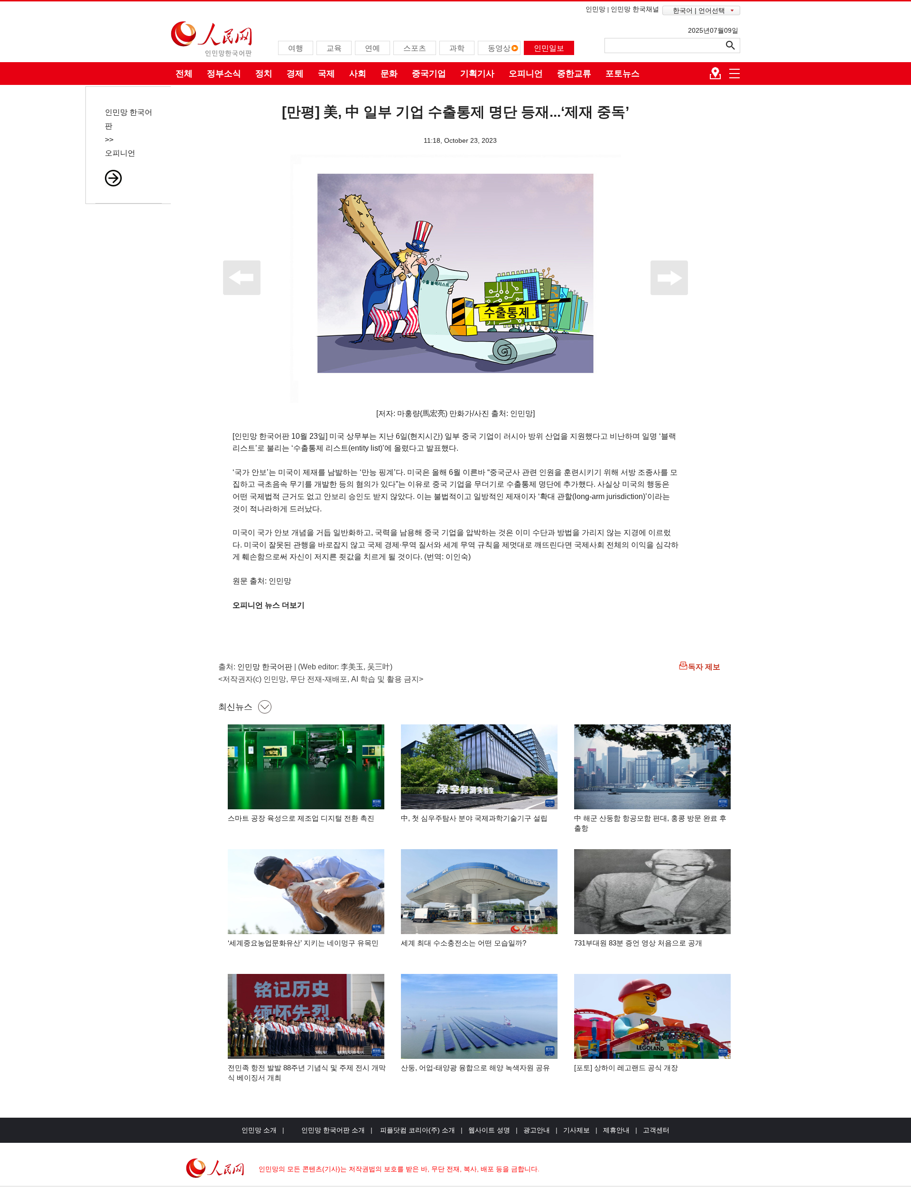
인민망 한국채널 (635, 9)
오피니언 (526, 73)
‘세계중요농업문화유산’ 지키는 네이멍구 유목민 (303, 943)
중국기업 (429, 73)
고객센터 (656, 1130)
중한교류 (574, 73)
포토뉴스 (622, 73)
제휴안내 (616, 1130)
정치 (263, 73)
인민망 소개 (259, 1130)
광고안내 (536, 1130)
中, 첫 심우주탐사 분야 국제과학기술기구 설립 (474, 818)
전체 (184, 73)
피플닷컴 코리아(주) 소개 (416, 1130)
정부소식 (224, 73)
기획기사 (477, 73)
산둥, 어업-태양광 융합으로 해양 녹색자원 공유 (475, 1068)
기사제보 (576, 1130)
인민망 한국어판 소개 (333, 1130)
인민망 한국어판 (264, 667)
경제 (295, 73)
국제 (326, 73)
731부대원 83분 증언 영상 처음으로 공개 (638, 943)
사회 (357, 73)
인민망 (595, 9)
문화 (389, 73)
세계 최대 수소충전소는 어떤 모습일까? (463, 943)
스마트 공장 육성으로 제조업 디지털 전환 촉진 (301, 818)
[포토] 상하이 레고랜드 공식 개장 (626, 1068)
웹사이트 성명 (489, 1130)
